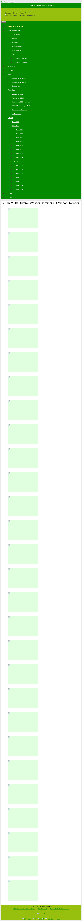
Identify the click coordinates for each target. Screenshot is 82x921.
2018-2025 (15, 126)
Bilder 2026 (15, 122)
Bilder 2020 (19, 149)
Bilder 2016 (19, 169)
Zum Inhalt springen (8, 2)
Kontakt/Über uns (14, 30)
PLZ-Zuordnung (17, 50)
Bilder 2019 (19, 153)
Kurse (10, 74)
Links (10, 193)
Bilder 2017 (19, 165)
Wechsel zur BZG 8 (18, 98)
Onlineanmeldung (17, 94)
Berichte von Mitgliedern (19, 110)
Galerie (10, 118)
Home (10, 197)
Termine (11, 70)
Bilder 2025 (19, 130)
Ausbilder (15, 42)
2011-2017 (15, 161)
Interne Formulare (21, 58)
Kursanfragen (16, 34)
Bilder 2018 (19, 157)
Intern (14, 54)
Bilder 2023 (19, 138)
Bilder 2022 (19, 141)
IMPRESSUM (43, 909)
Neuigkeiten (12, 66)
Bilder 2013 (19, 181)
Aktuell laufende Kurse (19, 78)
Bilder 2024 (19, 134)
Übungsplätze (16, 86)
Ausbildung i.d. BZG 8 (19, 82)
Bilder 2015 (19, 173)
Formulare (11, 90)
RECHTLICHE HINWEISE (59, 909)
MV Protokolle (16, 114)
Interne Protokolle (21, 62)
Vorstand (14, 38)
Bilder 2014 (19, 177)
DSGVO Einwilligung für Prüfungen (23, 106)
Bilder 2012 (19, 185)
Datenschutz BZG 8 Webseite (21, 102)
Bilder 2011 (19, 189)
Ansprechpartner (17, 46)
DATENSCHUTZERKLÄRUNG (24, 909)
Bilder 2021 (19, 145)
